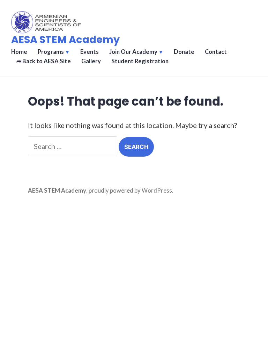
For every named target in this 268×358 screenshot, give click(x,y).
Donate (184, 51)
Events (89, 51)
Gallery (91, 61)
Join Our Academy (133, 51)
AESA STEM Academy (65, 39)
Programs (51, 51)
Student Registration (140, 61)
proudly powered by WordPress (130, 190)
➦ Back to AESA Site (43, 61)
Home (19, 51)
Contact (216, 51)
